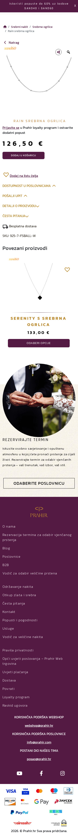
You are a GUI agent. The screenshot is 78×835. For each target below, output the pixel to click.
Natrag (13, 42)
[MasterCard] (39, 790)
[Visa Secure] (25, 790)
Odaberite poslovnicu (39, 483)
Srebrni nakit (19, 27)
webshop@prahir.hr (39, 725)
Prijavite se (10, 127)
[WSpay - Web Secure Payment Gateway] (59, 822)
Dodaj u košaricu (23, 155)
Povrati (8, 688)
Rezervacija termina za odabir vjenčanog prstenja (37, 537)
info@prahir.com (39, 742)
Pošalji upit (12, 195)
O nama (9, 526)
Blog (6, 548)
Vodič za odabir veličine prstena (29, 573)
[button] (20, 174)
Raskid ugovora (15, 705)
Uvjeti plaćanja (15, 671)
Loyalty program (16, 696)
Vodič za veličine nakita (22, 636)
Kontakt (8, 611)
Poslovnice (11, 556)
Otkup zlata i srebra (19, 594)
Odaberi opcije (39, 343)
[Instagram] (62, 773)
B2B (5, 564)
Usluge (8, 628)
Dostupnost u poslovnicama (26, 185)
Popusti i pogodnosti (19, 620)
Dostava (9, 680)
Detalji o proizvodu (19, 205)
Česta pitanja (13, 215)
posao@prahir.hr (39, 758)
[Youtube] (19, 773)
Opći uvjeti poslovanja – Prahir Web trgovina (32, 661)
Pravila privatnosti (17, 650)
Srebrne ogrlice (42, 27)
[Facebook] (41, 773)
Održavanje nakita (17, 586)
